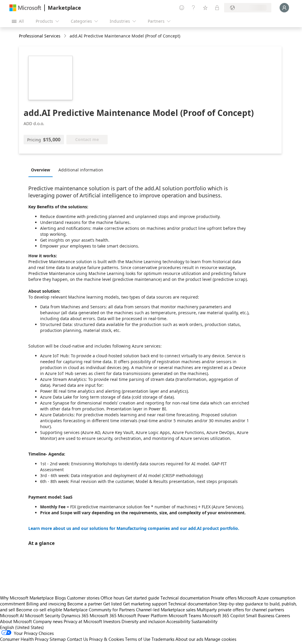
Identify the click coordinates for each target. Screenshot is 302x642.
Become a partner (84, 604)
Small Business (260, 615)
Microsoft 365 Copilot (223, 615)
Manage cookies (220, 639)
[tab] (42, 169)
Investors (111, 621)
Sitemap (58, 639)
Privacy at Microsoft (83, 621)
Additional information (80, 170)
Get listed (112, 604)
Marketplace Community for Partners (99, 609)
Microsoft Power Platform (143, 615)
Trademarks (163, 639)
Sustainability (204, 621)
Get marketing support (145, 604)
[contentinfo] (65, 36)
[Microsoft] (25, 7)
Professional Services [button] (39, 36)
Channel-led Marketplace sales (166, 609)
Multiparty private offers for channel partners (240, 609)
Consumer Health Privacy (24, 639)
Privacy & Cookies (106, 639)
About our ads (189, 639)
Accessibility (178, 621)
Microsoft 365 (103, 615)
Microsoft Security (42, 615)
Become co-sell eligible (39, 609)
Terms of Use (137, 639)
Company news (48, 621)
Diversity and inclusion (143, 621)
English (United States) (22, 627)
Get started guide (142, 598)
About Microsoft (16, 621)
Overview (40, 170)
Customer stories (83, 598)
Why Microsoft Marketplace (27, 598)
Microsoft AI (12, 615)
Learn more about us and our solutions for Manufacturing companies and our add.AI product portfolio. (133, 528)
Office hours (112, 598)
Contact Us (77, 639)
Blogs (60, 598)
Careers (282, 615)
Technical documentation (185, 598)
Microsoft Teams (185, 615)
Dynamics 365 (74, 615)
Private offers (224, 598)
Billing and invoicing (46, 604)
